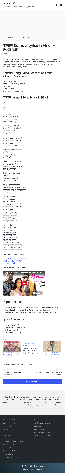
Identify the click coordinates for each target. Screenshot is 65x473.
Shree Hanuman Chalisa (43, 420)
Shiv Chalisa (38, 426)
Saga (30, 364)
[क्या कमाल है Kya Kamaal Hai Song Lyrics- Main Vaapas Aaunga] (52, 346)
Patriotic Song (8, 454)
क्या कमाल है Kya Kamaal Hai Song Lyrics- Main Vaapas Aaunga (51, 354)
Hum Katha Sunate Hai (11, 457)
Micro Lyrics (10, 3)
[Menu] (61, 5)
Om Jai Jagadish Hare (42, 436)
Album (5, 54)
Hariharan (6, 432)
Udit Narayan (7, 426)
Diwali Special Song (10, 444)
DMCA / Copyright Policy (32, 470)
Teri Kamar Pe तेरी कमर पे (13, 261)
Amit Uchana (15, 364)
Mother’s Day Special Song (13, 441)
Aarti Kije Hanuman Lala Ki (43, 432)
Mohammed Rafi (9, 420)
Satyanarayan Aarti (41, 429)
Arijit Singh (6, 436)
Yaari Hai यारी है (10, 263)
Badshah (23, 364)
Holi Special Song (9, 448)
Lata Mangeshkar (9, 423)
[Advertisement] (32, 24)
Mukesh (5, 429)
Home (5, 38)
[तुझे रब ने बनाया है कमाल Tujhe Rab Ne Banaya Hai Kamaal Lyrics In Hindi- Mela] (12, 346)
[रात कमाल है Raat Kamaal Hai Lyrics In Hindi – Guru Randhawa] (33, 348)
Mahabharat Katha (10, 451)
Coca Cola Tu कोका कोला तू (14, 258)
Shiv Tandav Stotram (42, 423)
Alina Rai (6, 364)
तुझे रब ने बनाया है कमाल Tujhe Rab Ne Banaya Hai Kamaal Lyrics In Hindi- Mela (11, 354)
